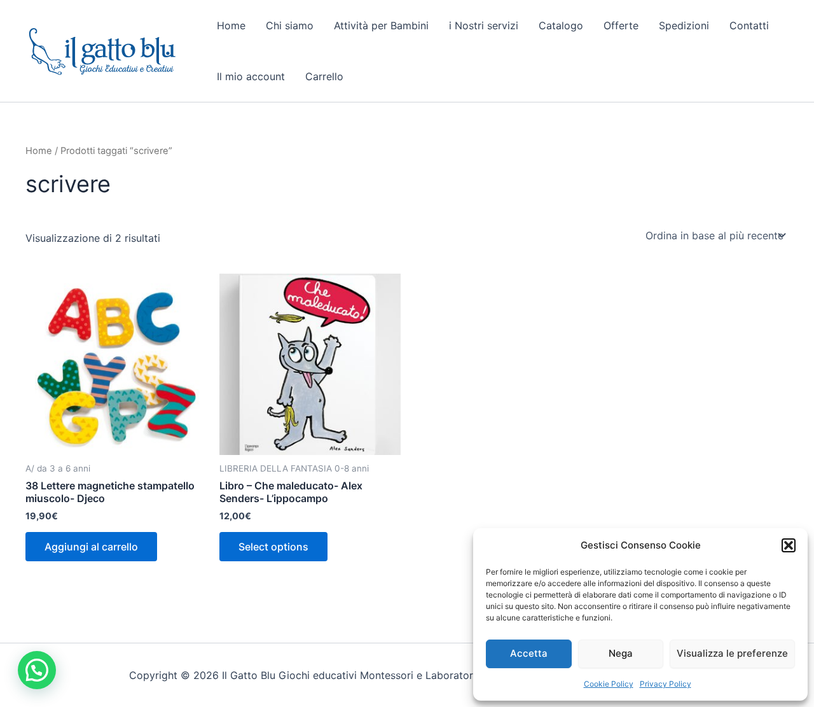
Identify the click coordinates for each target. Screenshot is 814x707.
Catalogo (561, 25)
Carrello (324, 76)
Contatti (749, 25)
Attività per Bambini (381, 25)
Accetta (529, 653)
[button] (788, 545)
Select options (273, 546)
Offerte (621, 25)
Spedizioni (684, 25)
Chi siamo (290, 25)
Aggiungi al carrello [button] (91, 546)
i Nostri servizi (483, 25)
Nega (621, 653)
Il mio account (251, 76)
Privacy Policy (665, 684)
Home (231, 25)
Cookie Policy (608, 684)
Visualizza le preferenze (732, 653)
